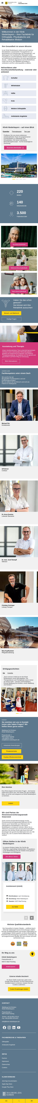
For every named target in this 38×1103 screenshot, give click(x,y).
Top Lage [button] (27, 131)
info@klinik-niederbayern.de (11, 1021)
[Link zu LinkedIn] (14, 1027)
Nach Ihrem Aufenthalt (19, 291)
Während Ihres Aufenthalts (19, 268)
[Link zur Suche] (19, 1101)
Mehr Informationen (11, 361)
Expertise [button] (6, 131)
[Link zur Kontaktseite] (6, 1101)
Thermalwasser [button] (17, 131)
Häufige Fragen (11, 319)
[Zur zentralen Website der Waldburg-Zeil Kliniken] (19, 1094)
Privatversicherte (11, 751)
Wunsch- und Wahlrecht (11, 313)
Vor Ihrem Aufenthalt (19, 244)
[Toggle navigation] (2, 3)
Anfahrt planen (10, 966)
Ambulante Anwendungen (12, 745)
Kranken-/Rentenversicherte (12, 757)
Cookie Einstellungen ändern (19, 989)
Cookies (4, 1067)
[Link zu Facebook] (4, 1027)
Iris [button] (4, 673)
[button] (3, 167)
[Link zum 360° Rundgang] (31, 1101)
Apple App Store (7, 1084)
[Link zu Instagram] (9, 1027)
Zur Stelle (15, 907)
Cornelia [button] (10, 673)
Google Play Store (7, 1087)
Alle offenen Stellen (12, 856)
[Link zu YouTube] (18, 1027)
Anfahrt (10, 803)
